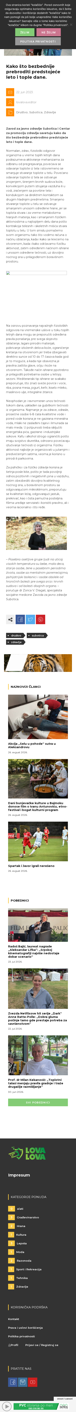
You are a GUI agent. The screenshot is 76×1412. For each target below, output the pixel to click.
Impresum (19, 1175)
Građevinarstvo (25, 1217)
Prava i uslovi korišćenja (25, 1327)
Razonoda (21, 1260)
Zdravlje (50, 112)
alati (17, 1209)
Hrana (18, 1226)
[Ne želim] (71, 25)
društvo (16, 635)
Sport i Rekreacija (26, 1269)
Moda (17, 1252)
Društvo (22, 112)
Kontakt (13, 1319)
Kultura (18, 1234)
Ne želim (49, 32)
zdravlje (16, 642)
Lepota (19, 1243)
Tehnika (19, 1278)
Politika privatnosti (21, 1336)
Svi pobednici (38, 1102)
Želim (25, 32)
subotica (38, 635)
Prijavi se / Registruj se (41, 1345)
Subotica (36, 112)
